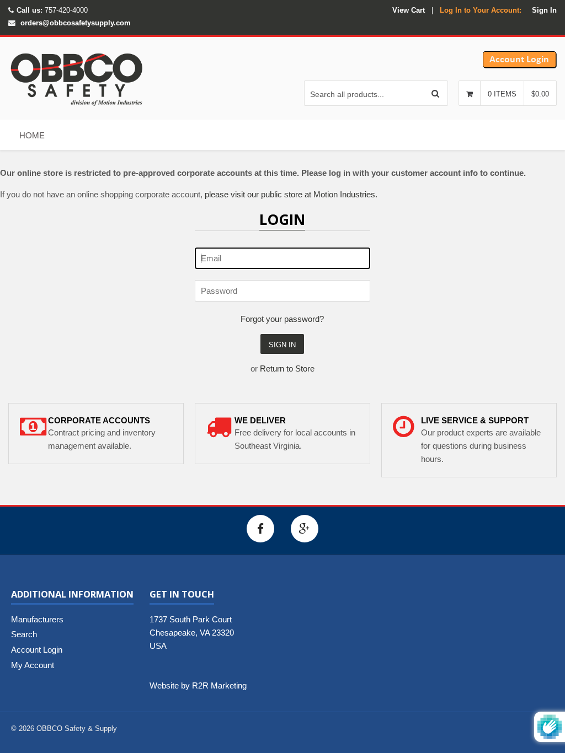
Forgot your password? (282, 319)
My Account (32, 665)
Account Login (36, 649)
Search (24, 634)
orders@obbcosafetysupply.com (75, 23)
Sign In (544, 10)
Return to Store (287, 368)
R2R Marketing (219, 685)
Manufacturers (37, 619)
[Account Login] (520, 65)
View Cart (408, 10)
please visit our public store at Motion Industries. (291, 194)
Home (32, 135)
